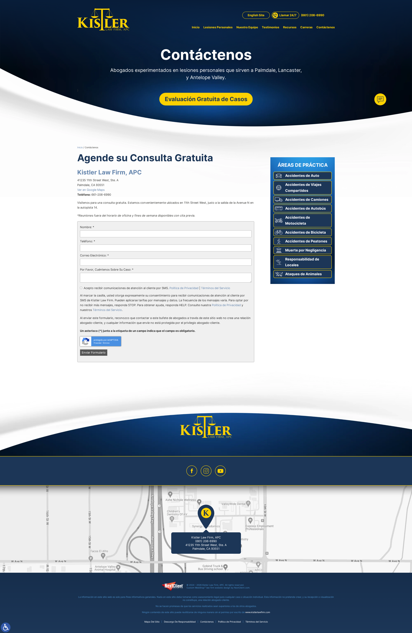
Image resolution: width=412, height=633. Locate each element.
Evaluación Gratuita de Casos (206, 99)
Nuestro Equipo (247, 27)
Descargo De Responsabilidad (180, 621)
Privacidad (97, 343)
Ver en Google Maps (91, 189)
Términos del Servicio (215, 288)
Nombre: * (87, 227)
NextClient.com (241, 587)
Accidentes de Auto (302, 175)
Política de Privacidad (183, 288)
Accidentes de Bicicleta (305, 232)
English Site (256, 15)
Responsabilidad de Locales (302, 262)
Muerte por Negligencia (305, 250)
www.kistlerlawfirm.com (257, 612)
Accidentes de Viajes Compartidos (303, 187)
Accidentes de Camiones (306, 199)
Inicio (196, 27)
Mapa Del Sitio (151, 621)
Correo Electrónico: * (94, 255)
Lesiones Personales (218, 27)
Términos (106, 343)
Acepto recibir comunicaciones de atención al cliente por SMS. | (157, 288)
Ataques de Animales (303, 274)
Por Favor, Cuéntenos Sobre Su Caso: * (106, 269)
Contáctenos (325, 27)
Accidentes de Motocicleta (297, 220)
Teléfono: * (87, 241)
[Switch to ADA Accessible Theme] (5, 627)
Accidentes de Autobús (305, 208)
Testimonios (270, 27)
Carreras (306, 27)
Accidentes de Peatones (306, 241)
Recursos (289, 27)
